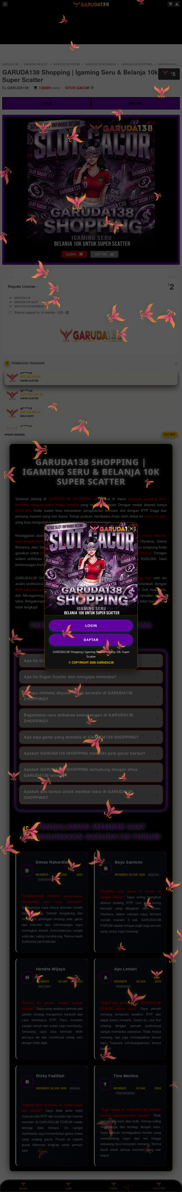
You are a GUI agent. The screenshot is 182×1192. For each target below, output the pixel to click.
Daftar (91, 639)
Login (91, 625)
